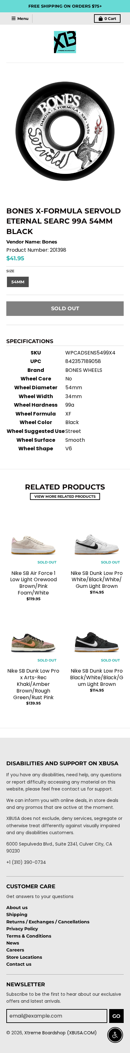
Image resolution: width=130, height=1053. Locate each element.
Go (116, 1016)
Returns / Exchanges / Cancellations (47, 922)
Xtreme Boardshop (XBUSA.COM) (60, 1033)
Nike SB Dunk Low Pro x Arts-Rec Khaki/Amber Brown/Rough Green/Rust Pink (33, 684)
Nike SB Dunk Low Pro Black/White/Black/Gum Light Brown (96, 677)
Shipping (16, 914)
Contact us (18, 964)
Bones (49, 242)
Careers (15, 950)
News (12, 943)
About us (16, 907)
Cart (110, 18)
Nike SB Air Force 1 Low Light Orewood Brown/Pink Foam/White (33, 583)
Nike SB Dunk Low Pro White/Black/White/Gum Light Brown (97, 580)
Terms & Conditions (28, 936)
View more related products (65, 496)
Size (10, 271)
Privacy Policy (22, 929)
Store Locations (24, 957)
